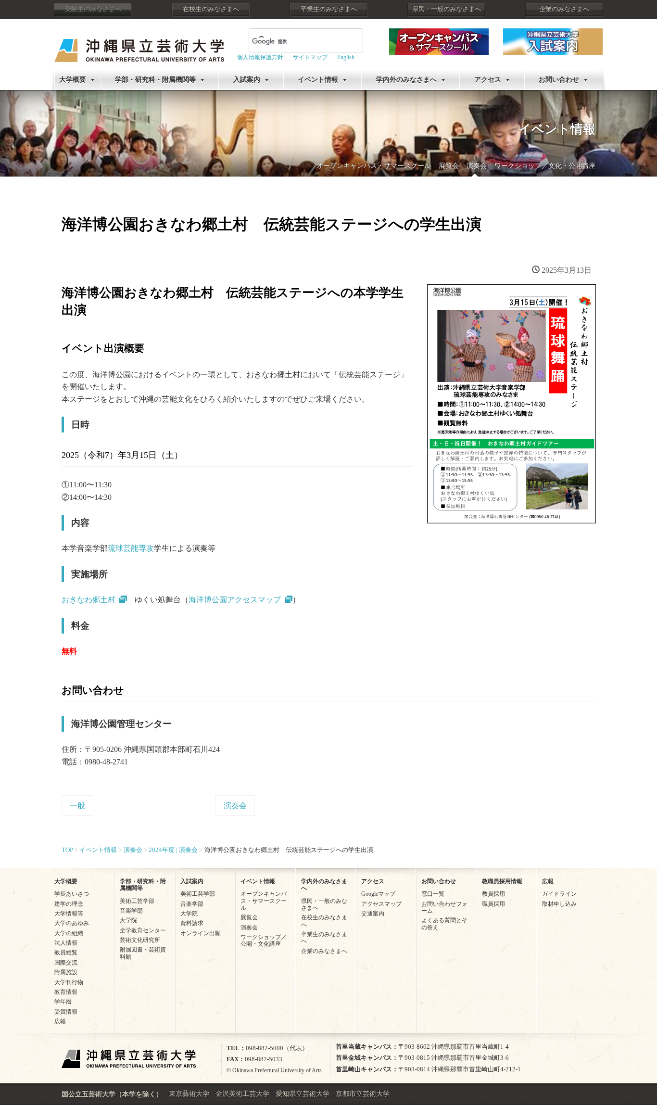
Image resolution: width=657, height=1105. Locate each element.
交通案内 (372, 913)
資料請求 (191, 923)
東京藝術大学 (189, 1093)
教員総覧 (65, 952)
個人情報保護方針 (260, 57)
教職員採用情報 (502, 881)
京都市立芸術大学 (363, 1093)
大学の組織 (68, 933)
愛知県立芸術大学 (302, 1093)
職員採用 (493, 904)
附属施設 (65, 972)
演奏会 (477, 165)
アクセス (487, 79)
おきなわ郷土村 (88, 600)
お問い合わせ (559, 79)
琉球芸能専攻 (131, 548)
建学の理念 (68, 904)
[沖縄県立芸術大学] (139, 43)
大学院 (128, 920)
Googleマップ (378, 893)
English (345, 57)
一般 (77, 805)
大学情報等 (68, 913)
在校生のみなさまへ (211, 9)
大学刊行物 (68, 982)
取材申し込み (559, 904)
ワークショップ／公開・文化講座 (263, 940)
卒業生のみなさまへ (329, 9)
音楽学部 (131, 910)
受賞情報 (65, 1011)
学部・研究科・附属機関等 (155, 79)
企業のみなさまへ (564, 9)
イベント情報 (318, 79)
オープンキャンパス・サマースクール (373, 165)
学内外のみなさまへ (406, 79)
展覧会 (449, 165)
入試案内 (246, 79)
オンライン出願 (200, 933)
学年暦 (63, 1001)
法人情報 (65, 943)
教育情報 (65, 992)
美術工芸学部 (137, 901)
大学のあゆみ (71, 923)
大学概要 (72, 79)
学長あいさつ (71, 893)
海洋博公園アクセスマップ (235, 600)
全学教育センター (143, 930)
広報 (60, 1021)
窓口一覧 (432, 893)
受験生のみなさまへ (93, 9)
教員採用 (493, 893)
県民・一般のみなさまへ (446, 9)
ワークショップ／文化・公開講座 (544, 165)
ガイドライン (559, 893)
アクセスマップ (381, 904)
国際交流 (65, 962)
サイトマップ (310, 57)
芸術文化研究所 (140, 940)
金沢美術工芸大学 (242, 1093)
